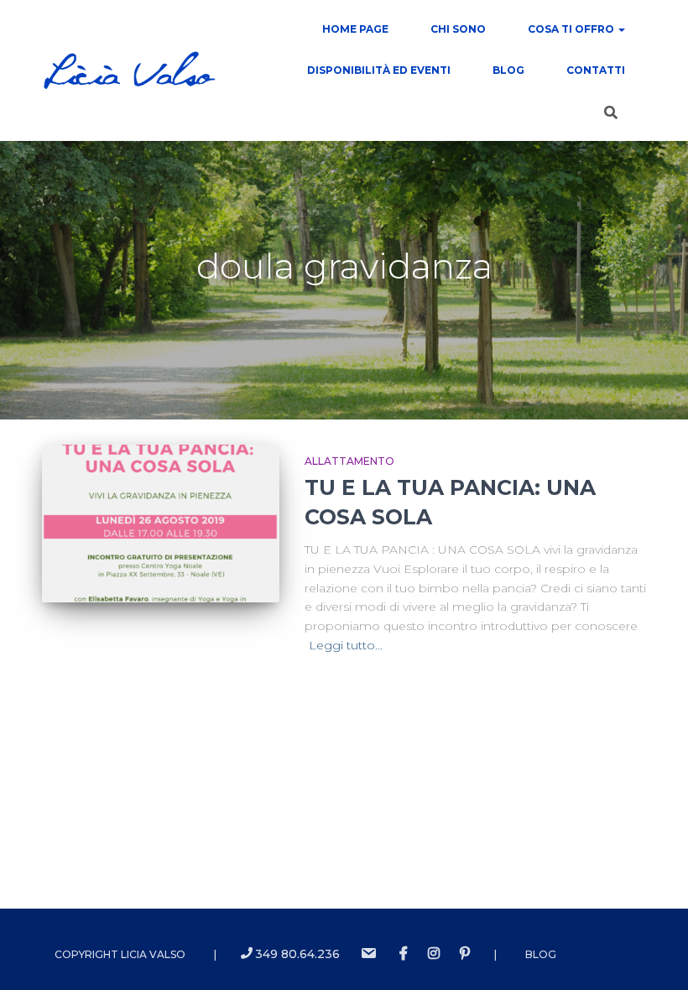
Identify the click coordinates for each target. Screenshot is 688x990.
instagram (434, 954)
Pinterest (464, 954)
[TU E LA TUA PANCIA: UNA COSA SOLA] (160, 523)
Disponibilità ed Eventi (379, 70)
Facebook (403, 954)
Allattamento (349, 461)
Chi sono (458, 29)
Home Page (355, 29)
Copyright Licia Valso (120, 954)
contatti (595, 70)
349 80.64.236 (297, 953)
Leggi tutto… (346, 645)
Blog (508, 70)
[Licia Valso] (129, 70)
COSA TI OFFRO (572, 29)
